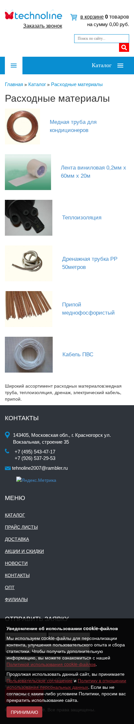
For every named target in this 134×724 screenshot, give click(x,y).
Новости (16, 563)
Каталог (15, 515)
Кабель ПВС (77, 354)
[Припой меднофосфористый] (32, 308)
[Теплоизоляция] (32, 217)
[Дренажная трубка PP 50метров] (32, 263)
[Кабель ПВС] (32, 354)
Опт (10, 587)
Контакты (17, 575)
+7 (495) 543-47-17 (35, 451)
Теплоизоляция (81, 217)
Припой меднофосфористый (88, 309)
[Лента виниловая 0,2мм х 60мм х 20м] (31, 172)
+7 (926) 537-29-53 (35, 458)
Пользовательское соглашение (40, 680)
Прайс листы (21, 527)
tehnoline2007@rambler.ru (40, 468)
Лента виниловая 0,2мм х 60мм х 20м (93, 172)
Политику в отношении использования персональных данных (66, 683)
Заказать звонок (42, 26)
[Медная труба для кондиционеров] (26, 126)
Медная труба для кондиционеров (73, 126)
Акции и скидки (24, 551)
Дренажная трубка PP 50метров (89, 263)
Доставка (17, 539)
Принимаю (24, 712)
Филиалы (16, 599)
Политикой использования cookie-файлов (51, 664)
